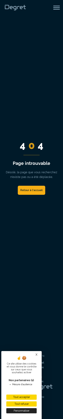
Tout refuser (21, 403)
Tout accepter (21, 397)
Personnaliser (21, 410)
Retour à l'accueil (31, 190)
